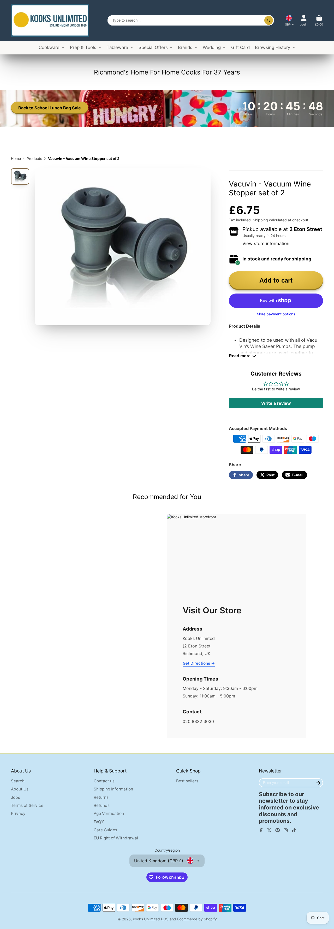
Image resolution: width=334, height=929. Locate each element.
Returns (101, 797)
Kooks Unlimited (146, 919)
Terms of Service (27, 805)
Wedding (212, 47)
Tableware (117, 47)
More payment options (276, 314)
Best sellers (187, 780)
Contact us (104, 780)
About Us (19, 789)
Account (304, 20)
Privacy (18, 813)
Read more (239, 355)
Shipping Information (113, 789)
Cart (319, 20)
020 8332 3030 (198, 721)
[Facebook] (261, 830)
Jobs (15, 797)
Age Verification (109, 813)
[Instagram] (285, 830)
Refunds (102, 805)
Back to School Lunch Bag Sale (49, 107)
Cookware (49, 47)
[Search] (268, 20)
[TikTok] (294, 830)
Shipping (260, 220)
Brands (185, 47)
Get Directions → (199, 663)
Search (18, 780)
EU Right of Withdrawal (116, 838)
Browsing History (272, 47)
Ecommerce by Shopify (197, 919)
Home (16, 158)
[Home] (50, 20)
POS (165, 919)
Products (34, 158)
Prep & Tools (83, 47)
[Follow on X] (269, 830)
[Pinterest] (277, 830)
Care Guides (105, 829)
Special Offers (153, 47)
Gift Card (240, 47)
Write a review (276, 403)
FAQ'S (99, 821)
